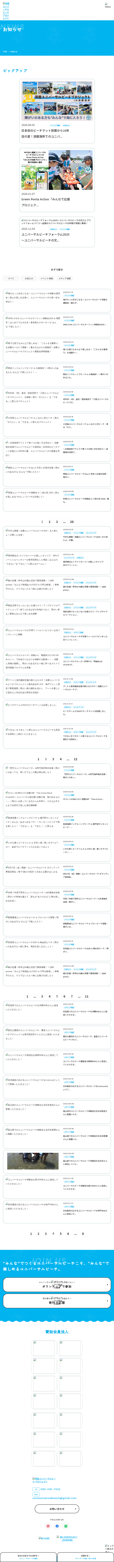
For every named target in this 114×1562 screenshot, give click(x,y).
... (64, 522)
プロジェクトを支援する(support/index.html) (57, 1285)
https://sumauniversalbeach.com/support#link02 (57, 1301)
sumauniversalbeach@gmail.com (54, 1496)
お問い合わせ (57, 1509)
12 (75, 759)
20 (72, 522)
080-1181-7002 (48, 1489)
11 (86, 996)
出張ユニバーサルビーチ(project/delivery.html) (28, 1557)
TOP (5, 51)
